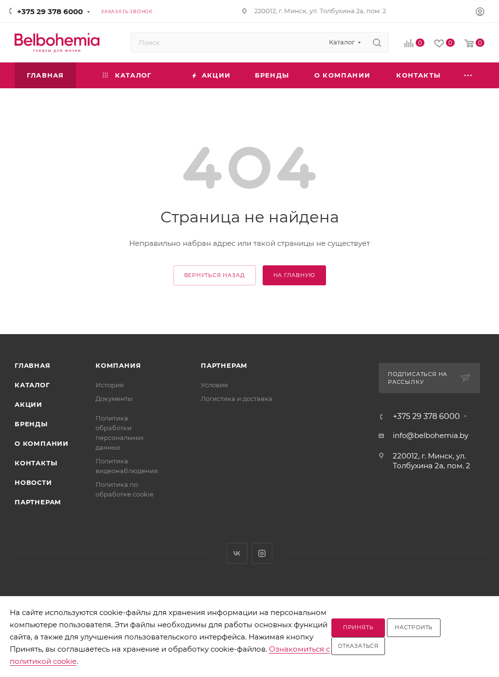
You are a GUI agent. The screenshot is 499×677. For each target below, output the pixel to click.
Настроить (414, 627)
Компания (118, 365)
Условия (214, 385)
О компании (42, 443)
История (110, 385)
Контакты (36, 463)
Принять (358, 627)
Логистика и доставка (236, 398)
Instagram (261, 553)
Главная (33, 365)
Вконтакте (237, 553)
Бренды (31, 424)
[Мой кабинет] (480, 13)
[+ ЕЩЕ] (468, 75)
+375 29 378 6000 (50, 11)
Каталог (32, 385)
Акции (28, 404)
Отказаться (358, 645)
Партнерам (38, 502)
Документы (114, 398)
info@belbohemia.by (430, 435)
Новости (33, 482)
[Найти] (377, 42)
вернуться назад (214, 275)
